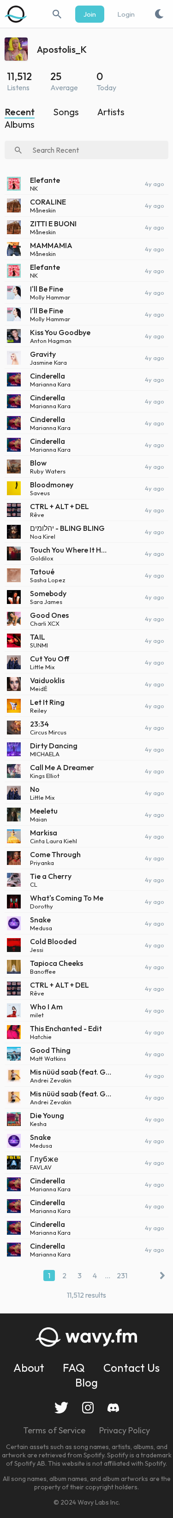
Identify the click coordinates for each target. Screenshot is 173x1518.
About (28, 1368)
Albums (20, 124)
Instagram (88, 1408)
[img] (16, 14)
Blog (86, 1382)
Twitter (61, 1408)
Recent (20, 112)
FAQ (74, 1368)
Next (160, 1275)
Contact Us (131, 1368)
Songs (66, 112)
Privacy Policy (124, 1430)
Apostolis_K (62, 49)
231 (122, 1275)
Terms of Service (54, 1430)
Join (90, 14)
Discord (113, 1408)
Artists (111, 112)
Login (126, 14)
